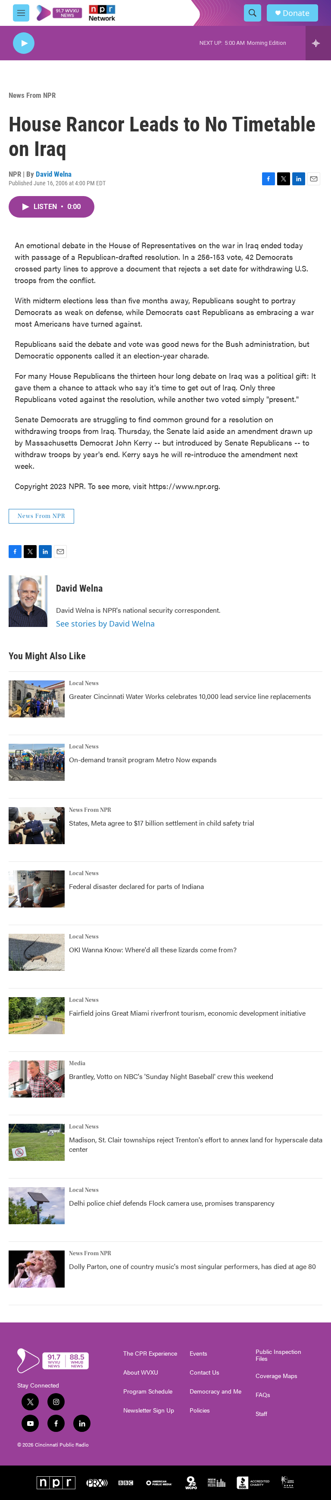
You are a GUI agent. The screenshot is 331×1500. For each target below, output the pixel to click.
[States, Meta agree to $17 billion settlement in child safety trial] (37, 825)
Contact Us (204, 1372)
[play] (24, 43)
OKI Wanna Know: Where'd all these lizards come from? (153, 949)
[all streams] (318, 43)
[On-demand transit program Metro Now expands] (37, 762)
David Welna (54, 174)
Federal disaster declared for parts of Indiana (136, 886)
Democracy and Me (215, 1391)
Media (77, 1063)
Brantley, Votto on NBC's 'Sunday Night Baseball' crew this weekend (171, 1076)
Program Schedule (147, 1391)
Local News (84, 683)
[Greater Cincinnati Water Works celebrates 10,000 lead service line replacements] (37, 698)
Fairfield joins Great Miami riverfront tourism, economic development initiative (187, 1013)
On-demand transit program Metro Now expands (143, 759)
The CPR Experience (150, 1353)
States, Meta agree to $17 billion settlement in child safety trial (161, 823)
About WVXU (140, 1372)
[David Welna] (28, 601)
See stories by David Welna (105, 623)
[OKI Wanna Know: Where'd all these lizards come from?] (37, 952)
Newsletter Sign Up (148, 1410)
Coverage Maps (276, 1375)
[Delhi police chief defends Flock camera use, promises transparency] (37, 1205)
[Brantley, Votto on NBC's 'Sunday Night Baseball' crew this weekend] (37, 1079)
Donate (296, 13)
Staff (261, 1413)
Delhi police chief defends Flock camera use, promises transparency (172, 1203)
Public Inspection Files (278, 1355)
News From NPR (32, 95)
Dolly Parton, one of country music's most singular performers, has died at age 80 (192, 1266)
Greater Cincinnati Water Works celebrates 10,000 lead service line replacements (190, 696)
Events (198, 1353)
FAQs (263, 1394)
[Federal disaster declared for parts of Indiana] (37, 888)
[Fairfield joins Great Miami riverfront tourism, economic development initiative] (37, 1015)
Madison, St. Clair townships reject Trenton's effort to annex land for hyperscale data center (195, 1144)
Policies (200, 1410)
